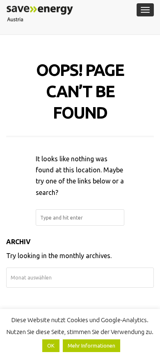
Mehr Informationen (91, 345)
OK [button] (51, 345)
